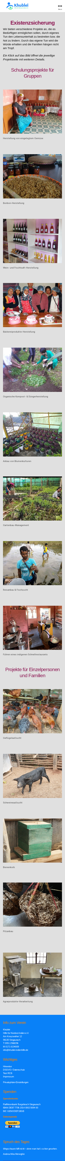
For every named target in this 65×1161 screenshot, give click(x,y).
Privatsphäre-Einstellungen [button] (15, 1082)
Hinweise (7, 1066)
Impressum (8, 1076)
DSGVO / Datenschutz (14, 1069)
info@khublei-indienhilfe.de (15, 1050)
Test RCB (7, 1073)
